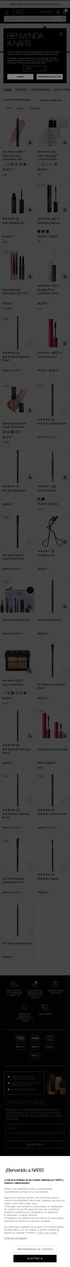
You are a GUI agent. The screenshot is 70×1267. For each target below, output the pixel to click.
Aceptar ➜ (35, 1258)
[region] (35, 1211)
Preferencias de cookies (35, 1249)
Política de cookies (47, 1232)
